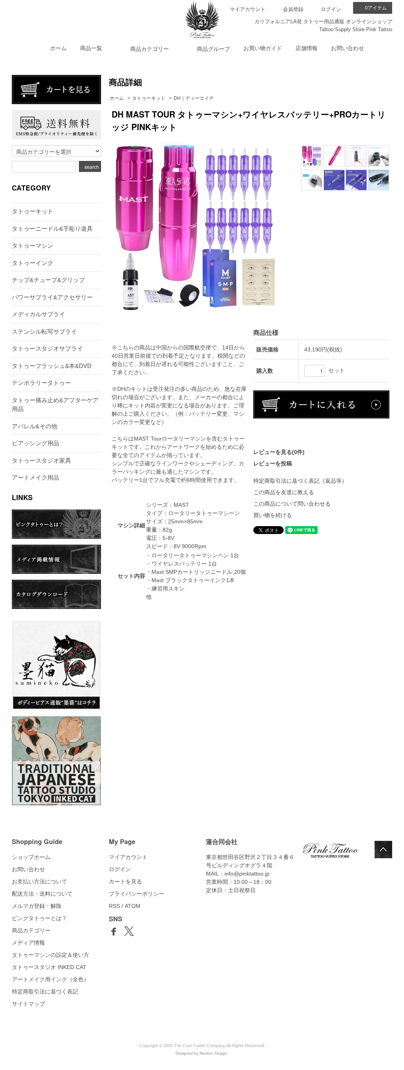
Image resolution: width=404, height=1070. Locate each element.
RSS (114, 906)
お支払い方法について (39, 881)
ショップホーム (31, 857)
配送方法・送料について (42, 894)
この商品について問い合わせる (292, 503)
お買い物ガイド (262, 48)
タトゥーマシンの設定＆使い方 (50, 955)
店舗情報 (307, 48)
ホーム (58, 48)
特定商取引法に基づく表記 (45, 991)
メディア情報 (28, 942)
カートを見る (125, 881)
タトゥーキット (148, 98)
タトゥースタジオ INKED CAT (49, 967)
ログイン (331, 9)
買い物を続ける (272, 515)
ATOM (132, 906)
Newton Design (213, 1053)
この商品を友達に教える (283, 492)
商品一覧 (91, 48)
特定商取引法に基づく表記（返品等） (300, 481)
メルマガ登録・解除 (37, 906)
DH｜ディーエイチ (194, 98)
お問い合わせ (347, 48)
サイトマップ (28, 1004)
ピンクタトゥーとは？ (39, 918)
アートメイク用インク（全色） (50, 979)
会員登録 (293, 9)
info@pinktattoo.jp (246, 873)
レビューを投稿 (272, 463)
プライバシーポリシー (136, 894)
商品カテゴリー (31, 930)
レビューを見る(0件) (279, 452)
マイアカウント (248, 9)
